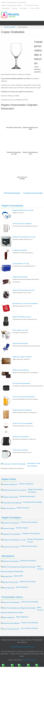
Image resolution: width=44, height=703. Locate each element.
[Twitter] (14, 663)
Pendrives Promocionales (28, 545)
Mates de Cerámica (23, 506)
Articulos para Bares (9, 27)
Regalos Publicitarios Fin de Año (23, 209)
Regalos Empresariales (20, 276)
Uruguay (33, 659)
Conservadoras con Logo (21, 262)
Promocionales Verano (32, 5)
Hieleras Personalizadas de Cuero (24, 289)
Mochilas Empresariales (27, 495)
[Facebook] (6, 663)
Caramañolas (6, 8)
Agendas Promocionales (28, 580)
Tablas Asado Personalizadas (22, 409)
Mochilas (14, 8)
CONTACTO (26, 659)
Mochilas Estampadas (12, 193)
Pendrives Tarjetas (22, 527)
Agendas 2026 (18, 574)
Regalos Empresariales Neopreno (12, 5)
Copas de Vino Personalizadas (22, 422)
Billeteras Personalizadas (21, 369)
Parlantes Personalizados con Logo (24, 236)
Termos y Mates (35, 8)
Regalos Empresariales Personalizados (14, 2)
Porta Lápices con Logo (20, 329)
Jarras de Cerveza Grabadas (22, 222)
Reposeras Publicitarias (20, 342)
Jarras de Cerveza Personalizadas (24, 395)
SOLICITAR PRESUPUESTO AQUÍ (22, 645)
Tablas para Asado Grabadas (22, 355)
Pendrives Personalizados (29, 521)
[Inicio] (1, 27)
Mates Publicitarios (22, 586)
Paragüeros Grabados (20, 249)
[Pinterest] (30, 663)
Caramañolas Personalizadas (32, 501)
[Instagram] (22, 663)
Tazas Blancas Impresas (20, 449)
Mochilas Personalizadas (21, 435)
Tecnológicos (24, 8)
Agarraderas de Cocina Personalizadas (25, 302)
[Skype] (38, 663)
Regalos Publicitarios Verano (22, 315)
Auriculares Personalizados (21, 382)
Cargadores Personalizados (31, 532)
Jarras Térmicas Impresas (29, 627)
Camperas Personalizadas (33, 193)
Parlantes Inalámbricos (26, 482)
